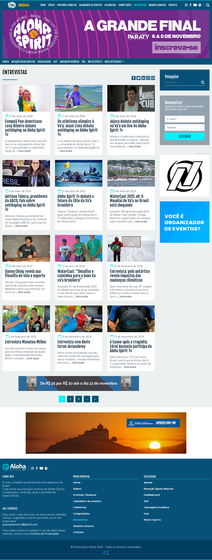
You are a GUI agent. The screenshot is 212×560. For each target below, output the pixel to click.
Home (43, 5)
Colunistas (110, 5)
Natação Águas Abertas (23, 61)
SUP (55, 61)
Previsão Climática (67, 5)
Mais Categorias (113, 61)
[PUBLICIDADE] (78, 383)
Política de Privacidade (45, 533)
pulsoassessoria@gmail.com (19, 524)
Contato (172, 5)
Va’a (83, 61)
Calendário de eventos (90, 5)
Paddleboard (44, 61)
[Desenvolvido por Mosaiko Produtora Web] (106, 553)
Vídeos (51, 5)
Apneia (5, 61)
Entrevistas (140, 5)
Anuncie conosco (157, 5)
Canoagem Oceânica (69, 61)
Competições (124, 5)
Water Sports (95, 61)
